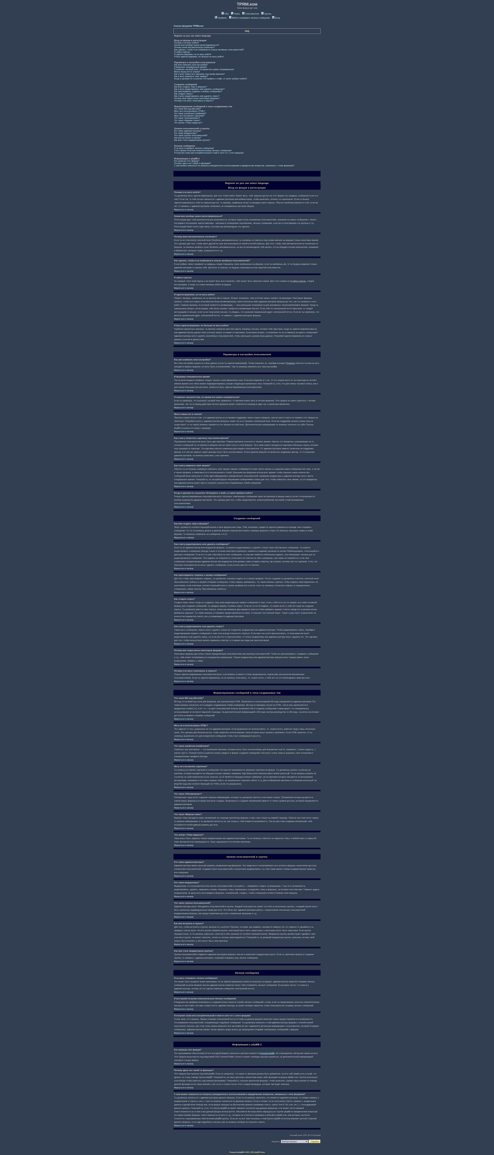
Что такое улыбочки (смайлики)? (190, 113)
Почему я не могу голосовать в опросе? (194, 100)
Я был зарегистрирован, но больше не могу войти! (199, 56)
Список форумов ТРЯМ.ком (188, 26)
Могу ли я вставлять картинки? (189, 116)
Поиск (237, 14)
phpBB (241, 1152)
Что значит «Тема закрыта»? (188, 122)
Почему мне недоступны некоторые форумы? (197, 98)
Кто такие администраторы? (188, 131)
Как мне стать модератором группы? (192, 140)
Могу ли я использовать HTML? (189, 111)
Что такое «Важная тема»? (187, 120)
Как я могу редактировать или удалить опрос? (196, 96)
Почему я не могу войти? (186, 43)
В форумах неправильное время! (190, 67)
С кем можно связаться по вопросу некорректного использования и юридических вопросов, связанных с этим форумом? (234, 165)
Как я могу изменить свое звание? (191, 76)
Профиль (222, 18)
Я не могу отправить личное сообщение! (194, 148)
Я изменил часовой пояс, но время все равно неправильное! (204, 69)
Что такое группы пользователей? (190, 135)
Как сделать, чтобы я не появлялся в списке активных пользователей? (209, 49)
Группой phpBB (267, 1053)
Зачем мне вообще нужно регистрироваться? (196, 45)
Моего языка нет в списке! (187, 71)
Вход (277, 18)
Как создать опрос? (183, 94)
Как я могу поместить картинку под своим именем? (199, 74)
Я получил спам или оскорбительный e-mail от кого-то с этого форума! (209, 153)
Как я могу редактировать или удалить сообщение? (199, 89)
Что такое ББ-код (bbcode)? (187, 109)
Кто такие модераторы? (185, 133)
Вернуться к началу (184, 209)
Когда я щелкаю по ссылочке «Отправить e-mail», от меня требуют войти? (210, 78)
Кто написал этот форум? (186, 161)
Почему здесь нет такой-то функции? (192, 163)
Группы (267, 14)
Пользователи (252, 14)
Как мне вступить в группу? (187, 138)
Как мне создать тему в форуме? (190, 87)
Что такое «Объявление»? (187, 118)
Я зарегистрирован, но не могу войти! (192, 54)
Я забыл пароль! (182, 52)
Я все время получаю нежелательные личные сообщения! (203, 150)
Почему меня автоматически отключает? (194, 47)
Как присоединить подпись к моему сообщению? (198, 91)
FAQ (226, 14)
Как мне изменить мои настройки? (191, 65)
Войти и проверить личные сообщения (251, 18)
